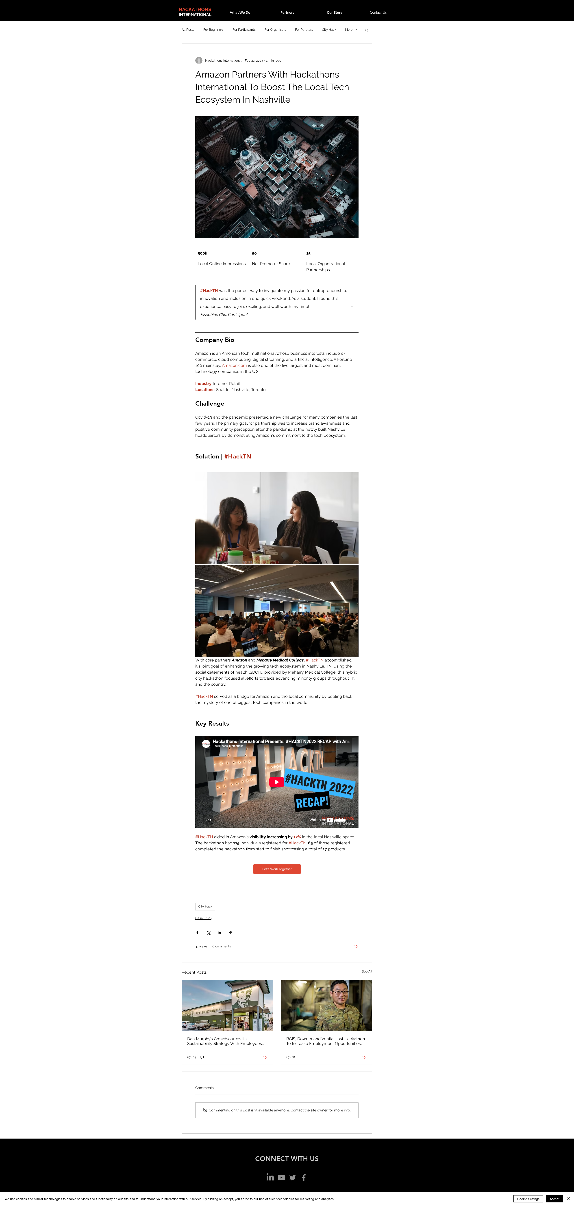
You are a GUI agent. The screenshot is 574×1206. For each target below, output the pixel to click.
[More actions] (356, 60)
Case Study (203, 918)
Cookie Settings (528, 1199)
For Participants (244, 29)
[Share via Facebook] (197, 932)
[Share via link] (230, 932)
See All (367, 971)
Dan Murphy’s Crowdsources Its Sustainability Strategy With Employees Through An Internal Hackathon (224, 1041)
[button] (366, 30)
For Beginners (213, 29)
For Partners (304, 29)
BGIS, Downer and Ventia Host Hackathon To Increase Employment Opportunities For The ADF (325, 1041)
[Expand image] (277, 518)
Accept (554, 1199)
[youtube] (281, 1177)
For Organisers (275, 29)
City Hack (329, 29)
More (348, 29)
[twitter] (292, 1177)
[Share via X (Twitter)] (208, 932)
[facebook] (303, 1177)
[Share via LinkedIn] (219, 932)
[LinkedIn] (270, 1177)
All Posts (188, 29)
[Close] (568, 1198)
